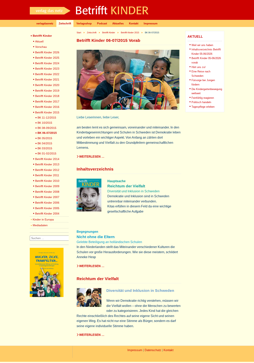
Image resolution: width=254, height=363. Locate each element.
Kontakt (133, 23)
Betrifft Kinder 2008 (47, 191)
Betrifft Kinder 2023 (47, 68)
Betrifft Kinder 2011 (47, 175)
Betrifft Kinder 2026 (47, 52)
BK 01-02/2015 (47, 153)
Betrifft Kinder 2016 (47, 106)
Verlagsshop (84, 23)
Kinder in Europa (43, 219)
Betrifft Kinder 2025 (47, 57)
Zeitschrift (65, 23)
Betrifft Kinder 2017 (47, 101)
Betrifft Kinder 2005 (47, 208)
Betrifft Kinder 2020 (47, 85)
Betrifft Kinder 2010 (47, 180)
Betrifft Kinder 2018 (47, 96)
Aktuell (39, 41)
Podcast (102, 23)
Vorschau (41, 46)
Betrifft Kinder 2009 (47, 186)
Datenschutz (153, 350)
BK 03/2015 (45, 148)
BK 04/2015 (45, 143)
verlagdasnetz (44, 23)
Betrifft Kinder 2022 (47, 74)
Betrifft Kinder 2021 (47, 79)
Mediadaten (40, 225)
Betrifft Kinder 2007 (47, 197)
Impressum (151, 23)
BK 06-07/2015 (47, 132)
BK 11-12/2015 (47, 117)
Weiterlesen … (91, 156)
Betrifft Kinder (42, 35)
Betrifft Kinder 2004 (47, 213)
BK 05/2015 (45, 138)
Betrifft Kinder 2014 (47, 159)
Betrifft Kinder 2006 (47, 202)
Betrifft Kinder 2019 (47, 90)
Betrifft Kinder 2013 (47, 164)
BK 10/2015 (45, 122)
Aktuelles (118, 23)
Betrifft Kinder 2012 (47, 169)
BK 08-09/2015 (47, 127)
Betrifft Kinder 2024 (47, 63)
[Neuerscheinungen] (47, 296)
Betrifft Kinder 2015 (47, 112)
